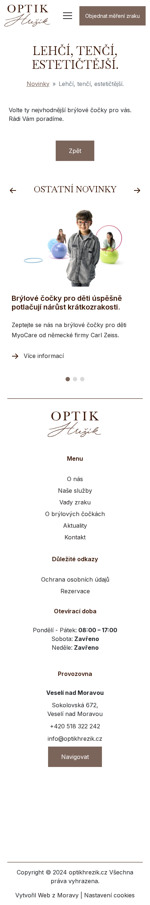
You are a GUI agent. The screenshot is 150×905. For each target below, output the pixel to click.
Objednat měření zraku (112, 16)
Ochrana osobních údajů (75, 579)
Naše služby (75, 490)
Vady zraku (75, 502)
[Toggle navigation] (67, 15)
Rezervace (75, 591)
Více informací (44, 355)
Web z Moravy (58, 895)
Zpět (75, 150)
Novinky (38, 83)
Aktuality (75, 525)
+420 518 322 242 (75, 726)
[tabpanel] (75, 284)
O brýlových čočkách (75, 514)
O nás (75, 479)
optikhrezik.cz (88, 872)
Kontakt (75, 537)
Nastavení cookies (109, 895)
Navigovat (75, 756)
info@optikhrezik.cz (75, 738)
